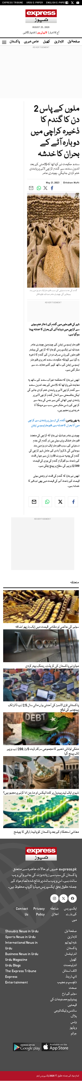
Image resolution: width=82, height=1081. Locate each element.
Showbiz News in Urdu (21, 931)
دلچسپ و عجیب (67, 982)
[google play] (26, 1048)
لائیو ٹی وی (42, 33)
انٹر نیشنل (71, 954)
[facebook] (73, 501)
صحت (73, 988)
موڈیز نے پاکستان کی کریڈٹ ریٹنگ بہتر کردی (52, 666)
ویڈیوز (73, 1027)
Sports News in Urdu (20, 937)
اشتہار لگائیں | (30, 33)
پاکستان (15, 41)
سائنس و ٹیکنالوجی (65, 1010)
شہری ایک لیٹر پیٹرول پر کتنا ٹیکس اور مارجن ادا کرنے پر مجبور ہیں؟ (41, 792)
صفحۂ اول (74, 41)
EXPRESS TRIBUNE (13, 2)
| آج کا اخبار (53, 33)
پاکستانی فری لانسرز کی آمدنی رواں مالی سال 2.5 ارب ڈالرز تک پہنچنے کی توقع (43, 708)
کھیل (46, 41)
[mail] (34, 501)
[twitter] (60, 501)
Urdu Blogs (13, 965)
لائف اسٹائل (69, 971)
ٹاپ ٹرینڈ (71, 976)
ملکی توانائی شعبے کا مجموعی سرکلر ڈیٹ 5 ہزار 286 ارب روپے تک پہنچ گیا (43, 751)
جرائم (74, 1033)
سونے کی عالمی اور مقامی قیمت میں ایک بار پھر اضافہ (47, 627)
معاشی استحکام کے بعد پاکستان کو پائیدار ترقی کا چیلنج (46, 832)
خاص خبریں (31, 41)
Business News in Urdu (21, 954)
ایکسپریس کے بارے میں (70, 914)
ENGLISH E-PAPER (56, 2)
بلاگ (74, 1016)
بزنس (74, 1022)
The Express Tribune (20, 971)
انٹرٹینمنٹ (70, 965)
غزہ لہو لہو (71, 942)
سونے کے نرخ (69, 993)
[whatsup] (47, 501)
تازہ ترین (58, 41)
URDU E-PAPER (34, 2)
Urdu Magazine (16, 959)
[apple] (55, 1048)
